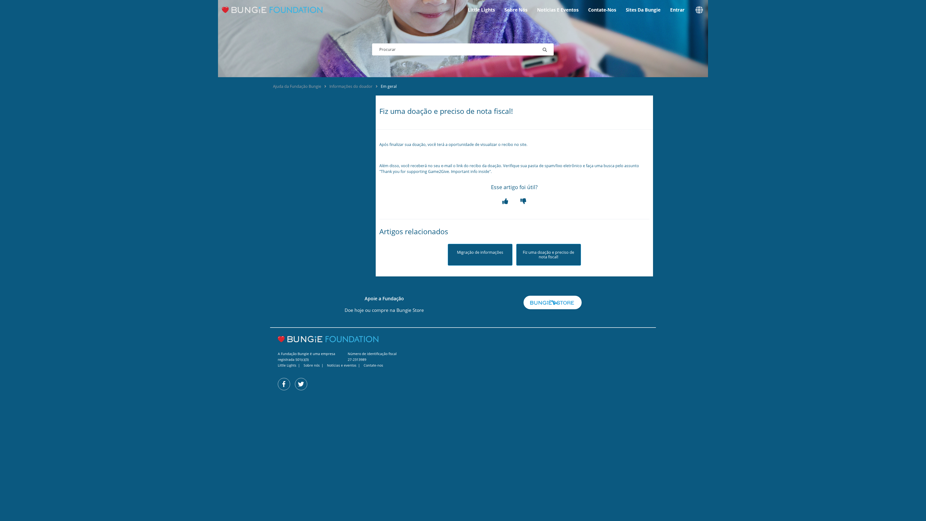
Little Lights (481, 10)
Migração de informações (480, 252)
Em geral (389, 86)
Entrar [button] (677, 10)
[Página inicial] (276, 10)
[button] (505, 201)
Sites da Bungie (643, 10)
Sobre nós (515, 10)
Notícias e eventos (558, 10)
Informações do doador (351, 86)
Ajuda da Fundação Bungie (297, 86)
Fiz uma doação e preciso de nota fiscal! (548, 254)
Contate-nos (602, 10)
